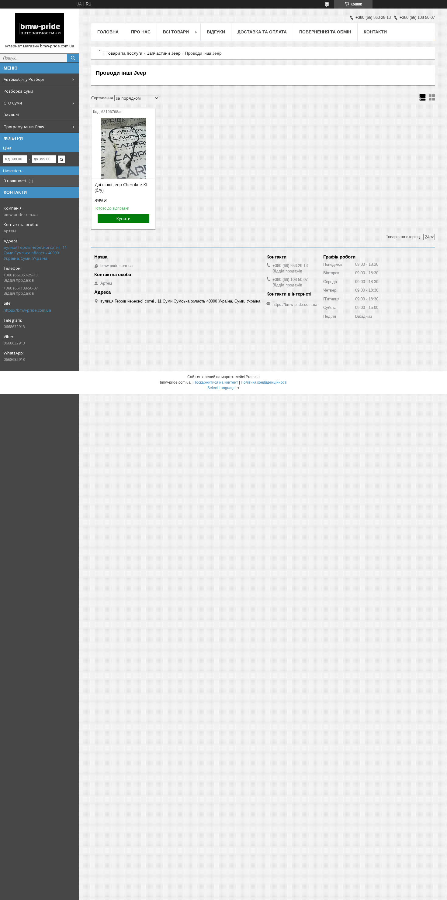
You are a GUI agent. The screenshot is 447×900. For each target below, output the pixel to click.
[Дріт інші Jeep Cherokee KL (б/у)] (123, 148)
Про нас (141, 31)
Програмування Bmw (24, 126)
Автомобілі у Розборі (24, 79)
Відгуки (216, 31)
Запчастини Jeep (164, 53)
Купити (123, 218)
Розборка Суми (18, 91)
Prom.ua (253, 377)
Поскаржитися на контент (215, 382)
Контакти (375, 31)
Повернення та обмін (325, 31)
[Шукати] (73, 58)
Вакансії (11, 115)
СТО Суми (13, 103)
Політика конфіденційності (264, 382)
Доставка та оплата (262, 31)
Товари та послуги (124, 53)
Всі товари (176, 31)
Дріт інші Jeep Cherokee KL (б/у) (121, 187)
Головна (108, 31)
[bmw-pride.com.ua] (39, 28)
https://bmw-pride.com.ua (27, 310)
